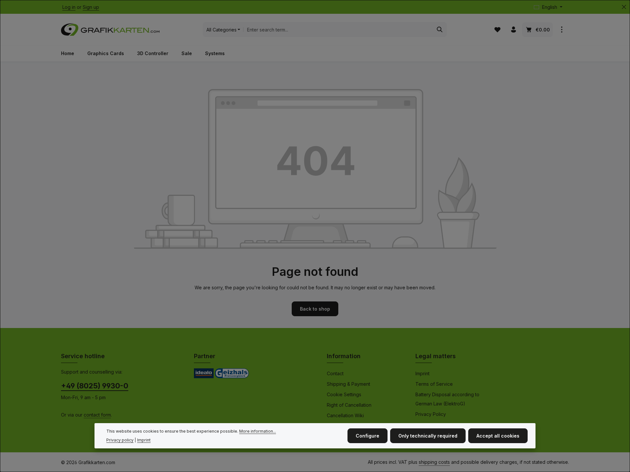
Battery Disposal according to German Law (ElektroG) (447, 399)
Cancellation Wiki (345, 415)
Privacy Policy (430, 414)
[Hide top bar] (624, 7)
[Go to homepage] (110, 29)
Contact (335, 373)
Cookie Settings (344, 394)
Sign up (91, 7)
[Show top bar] (561, 29)
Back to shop (315, 309)
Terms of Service (434, 384)
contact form (97, 415)
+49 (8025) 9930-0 (94, 385)
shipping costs (434, 462)
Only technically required (427, 436)
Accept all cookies (497, 436)
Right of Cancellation (349, 405)
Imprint (422, 373)
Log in (68, 7)
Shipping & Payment (348, 384)
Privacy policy (120, 440)
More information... (257, 431)
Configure (367, 436)
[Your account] (513, 29)
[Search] (440, 29)
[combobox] (338, 29)
